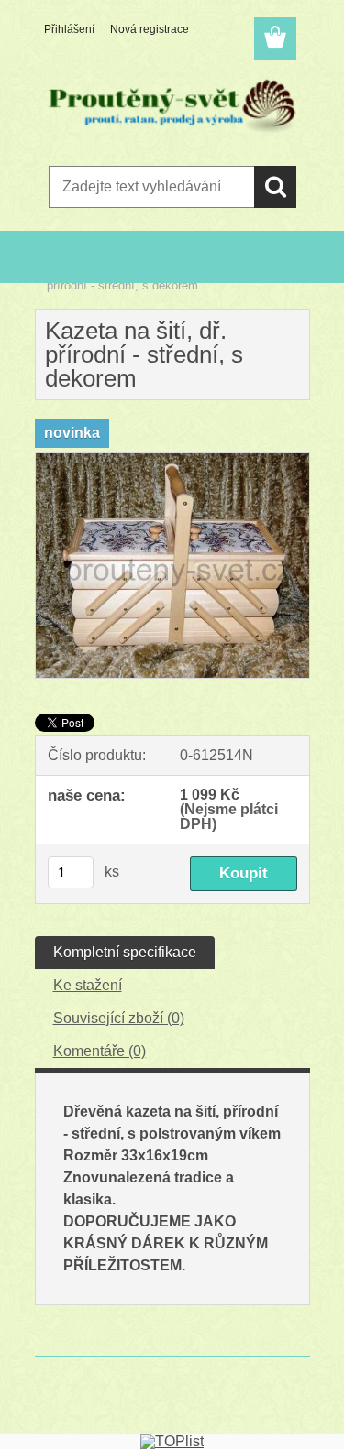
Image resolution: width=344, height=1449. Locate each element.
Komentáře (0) (99, 1051)
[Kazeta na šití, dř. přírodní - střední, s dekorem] (172, 460)
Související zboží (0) (118, 1018)
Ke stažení (87, 985)
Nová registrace (149, 29)
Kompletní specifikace (124, 952)
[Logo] (172, 107)
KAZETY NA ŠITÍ (131, 273)
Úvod (60, 273)
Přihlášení (69, 29)
